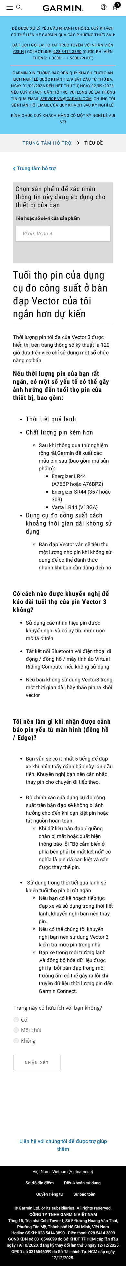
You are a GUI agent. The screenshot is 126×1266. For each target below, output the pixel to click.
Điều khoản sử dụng (82, 1182)
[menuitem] (19, 8)
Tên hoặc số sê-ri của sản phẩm (48, 218)
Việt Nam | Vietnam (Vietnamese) (63, 1171)
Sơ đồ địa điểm (40, 1182)
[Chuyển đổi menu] (4, 6)
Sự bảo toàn (84, 1194)
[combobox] (63, 234)
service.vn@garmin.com (66, 99)
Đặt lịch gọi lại (28, 45)
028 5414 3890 (67, 51)
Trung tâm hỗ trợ (47, 143)
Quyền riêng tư (49, 1194)
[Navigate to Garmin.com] (63, 8)
